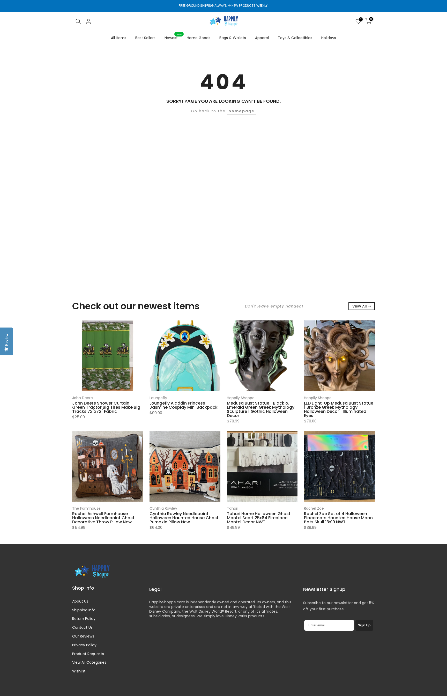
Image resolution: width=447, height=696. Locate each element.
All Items (118, 37)
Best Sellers (145, 37)
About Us (80, 601)
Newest (173, 37)
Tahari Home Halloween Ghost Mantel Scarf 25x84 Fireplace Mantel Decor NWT (258, 518)
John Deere (82, 397)
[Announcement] (223, 5)
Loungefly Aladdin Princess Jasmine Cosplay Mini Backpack (184, 405)
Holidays (328, 37)
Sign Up (364, 625)
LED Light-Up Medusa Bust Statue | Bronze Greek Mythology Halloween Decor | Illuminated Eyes (338, 409)
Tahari (232, 508)
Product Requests (88, 653)
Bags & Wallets (232, 37)
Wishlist (79, 671)
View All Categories (89, 662)
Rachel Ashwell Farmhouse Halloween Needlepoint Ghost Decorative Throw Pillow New (103, 518)
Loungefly (158, 397)
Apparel (262, 37)
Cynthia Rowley (163, 508)
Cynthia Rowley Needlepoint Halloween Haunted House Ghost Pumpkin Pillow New (184, 518)
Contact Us (82, 627)
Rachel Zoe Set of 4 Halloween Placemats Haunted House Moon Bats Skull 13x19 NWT (338, 518)
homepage (241, 111)
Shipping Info (83, 610)
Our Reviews (83, 636)
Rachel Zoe (314, 508)
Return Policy (83, 618)
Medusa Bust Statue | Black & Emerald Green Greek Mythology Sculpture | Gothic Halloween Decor (260, 409)
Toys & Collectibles (295, 37)
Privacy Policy (84, 645)
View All (359, 306)
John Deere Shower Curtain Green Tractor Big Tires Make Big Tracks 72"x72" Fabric (106, 407)
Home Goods (198, 37)
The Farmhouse (86, 508)
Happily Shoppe (241, 397)
